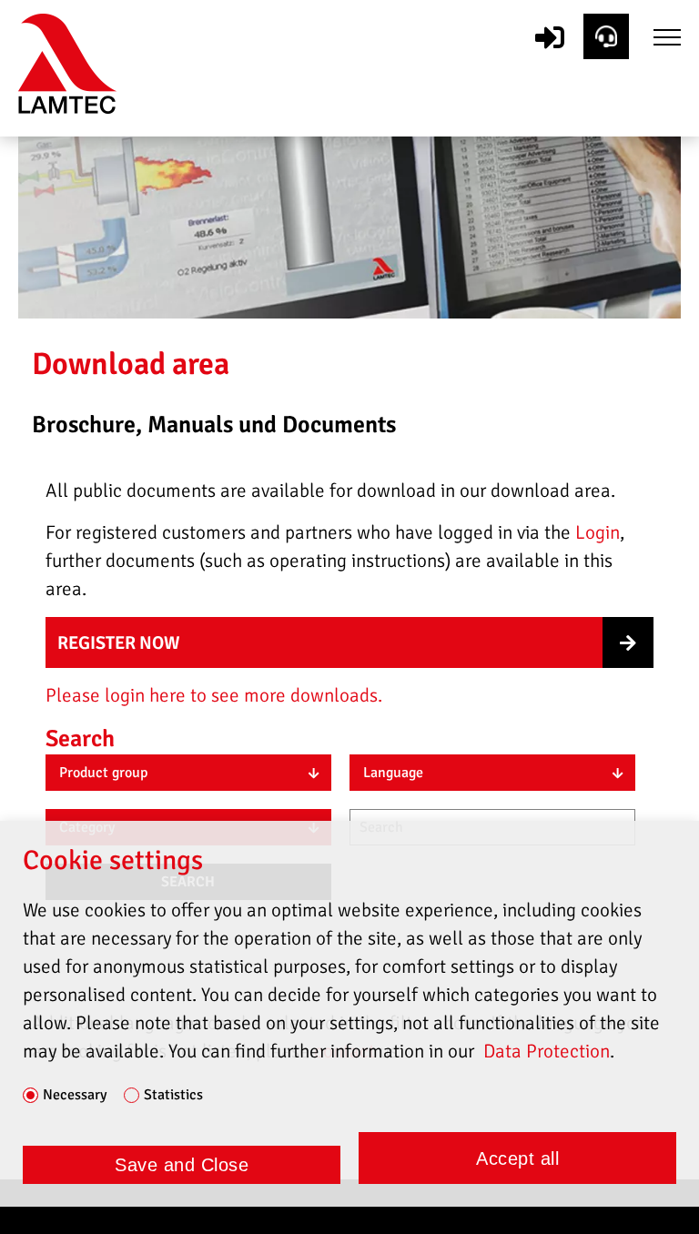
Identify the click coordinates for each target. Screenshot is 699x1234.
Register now (118, 643)
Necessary (74, 1095)
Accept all (517, 1158)
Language (393, 773)
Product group (103, 773)
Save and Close (181, 1165)
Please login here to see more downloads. (214, 695)
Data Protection (546, 1051)
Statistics (173, 1095)
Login (597, 532)
